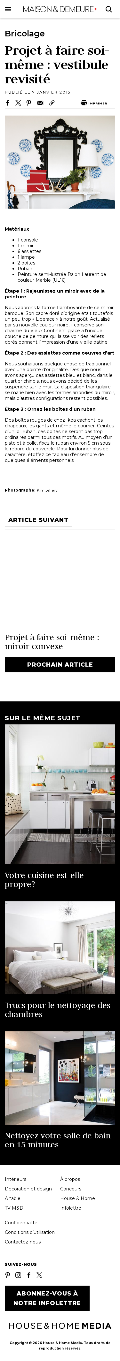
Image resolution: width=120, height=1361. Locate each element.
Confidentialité (21, 1223)
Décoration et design (28, 1189)
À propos (70, 1179)
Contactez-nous (23, 1242)
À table (12, 1198)
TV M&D (14, 1208)
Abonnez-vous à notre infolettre (47, 1298)
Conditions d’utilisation (30, 1232)
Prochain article (60, 664)
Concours (70, 1189)
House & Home (77, 1198)
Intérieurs (15, 1179)
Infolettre (70, 1208)
